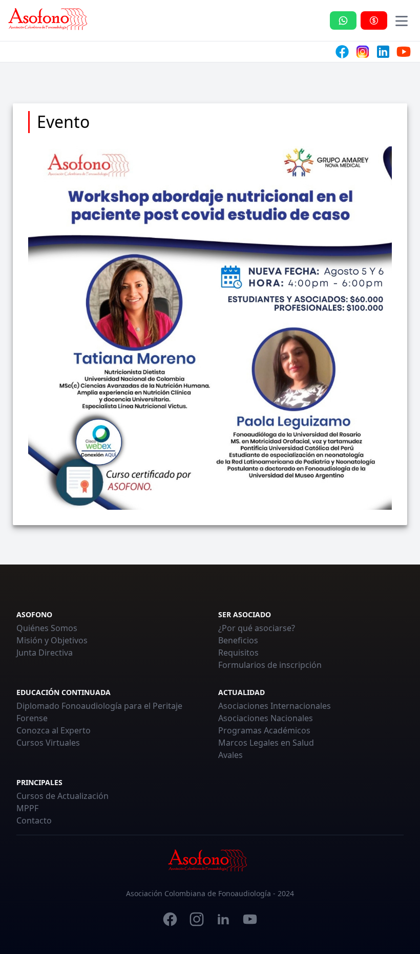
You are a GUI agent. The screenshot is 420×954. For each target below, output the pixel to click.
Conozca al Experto (53, 730)
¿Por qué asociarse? (256, 628)
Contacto (34, 820)
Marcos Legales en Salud (266, 742)
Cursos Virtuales (48, 742)
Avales (230, 755)
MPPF (27, 808)
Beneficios (238, 640)
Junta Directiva (44, 652)
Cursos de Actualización (62, 795)
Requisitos (238, 652)
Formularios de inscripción (270, 664)
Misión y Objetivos (52, 640)
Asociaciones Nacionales (265, 718)
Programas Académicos (264, 730)
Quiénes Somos (46, 628)
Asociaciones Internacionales (274, 705)
